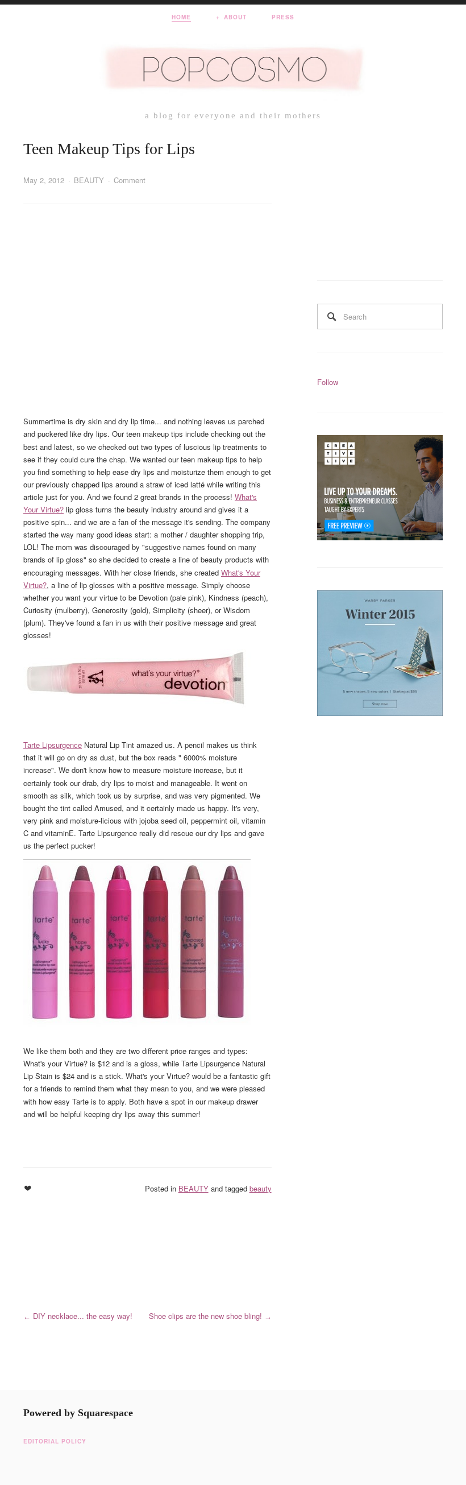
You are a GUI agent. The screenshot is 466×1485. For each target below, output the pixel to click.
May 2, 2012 (43, 180)
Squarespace (105, 1412)
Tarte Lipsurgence (52, 744)
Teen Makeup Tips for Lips (109, 149)
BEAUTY (89, 180)
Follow (327, 382)
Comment (129, 180)
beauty (260, 1188)
